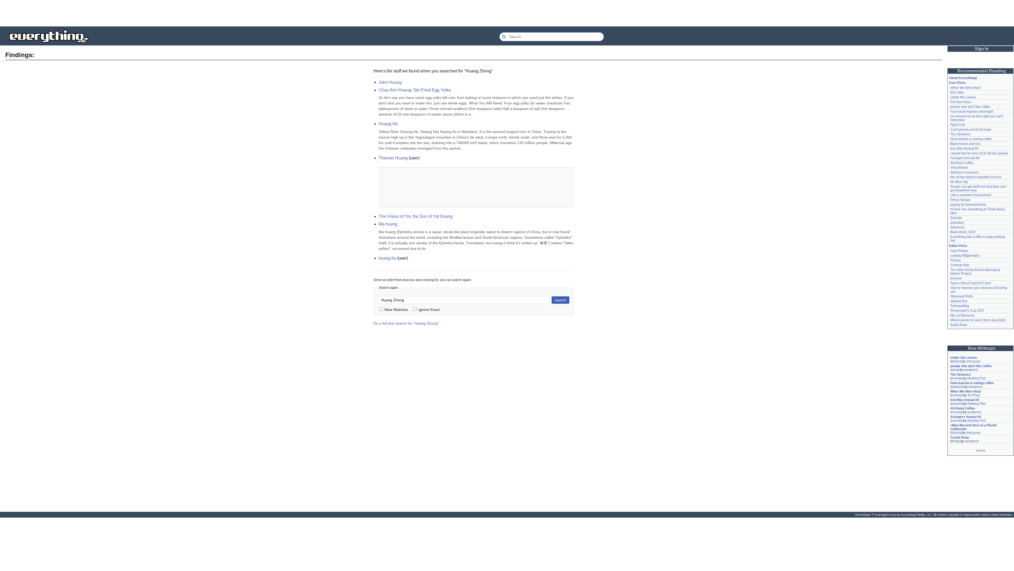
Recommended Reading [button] (981, 71)
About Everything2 (963, 78)
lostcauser (973, 361)
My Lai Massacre (962, 315)
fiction (955, 361)
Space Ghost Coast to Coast (970, 283)
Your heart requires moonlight (971, 111)
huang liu (387, 258)
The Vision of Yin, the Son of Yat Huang (416, 216)
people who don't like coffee (970, 107)
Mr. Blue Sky (959, 182)
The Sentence (960, 134)
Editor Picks (958, 246)
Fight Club (957, 125)
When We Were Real (965, 88)
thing (955, 441)
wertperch (971, 370)
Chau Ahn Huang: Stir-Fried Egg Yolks (415, 90)
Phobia (955, 260)
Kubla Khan (958, 325)
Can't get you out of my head (970, 129)
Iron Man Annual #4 (964, 148)
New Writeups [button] (982, 348)
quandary (957, 222)
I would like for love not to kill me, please (979, 153)
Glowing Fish (976, 378)
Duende (956, 218)
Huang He (388, 124)
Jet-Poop (973, 395)
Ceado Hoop (959, 437)
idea (954, 370)
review (956, 378)
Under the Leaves (963, 97)
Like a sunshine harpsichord (970, 195)
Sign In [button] (982, 49)
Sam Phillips (959, 251)
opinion (956, 387)
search (560, 300)
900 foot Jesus (960, 102)
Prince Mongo (960, 200)
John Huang (390, 82)
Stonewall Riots (961, 296)
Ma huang (388, 224)
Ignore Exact (429, 309)
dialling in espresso (964, 172)
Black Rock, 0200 (962, 232)
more (980, 450)
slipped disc (959, 301)
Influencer (957, 227)
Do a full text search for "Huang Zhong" (406, 323)
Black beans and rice (965, 144)
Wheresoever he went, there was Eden (978, 320)
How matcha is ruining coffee (971, 139)
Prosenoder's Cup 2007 (967, 310)
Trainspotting (959, 306)
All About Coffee (961, 163)
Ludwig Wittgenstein (964, 255)
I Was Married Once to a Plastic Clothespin (974, 427)
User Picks (957, 83)
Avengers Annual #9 (964, 158)
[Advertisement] (507, 13)
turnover (956, 278)
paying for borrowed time (968, 204)
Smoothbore (959, 167)
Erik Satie (957, 92)
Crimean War (959, 265)
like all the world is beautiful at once (975, 177)
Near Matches (396, 309)
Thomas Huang (393, 158)
